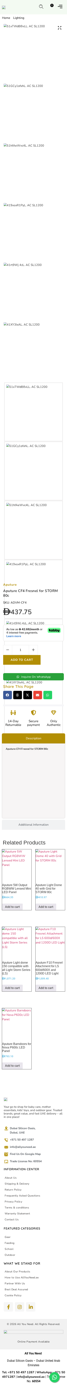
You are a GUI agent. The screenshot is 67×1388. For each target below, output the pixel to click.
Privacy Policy (13, 1201)
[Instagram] (19, 1307)
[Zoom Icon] (59, 28)
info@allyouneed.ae (31, 1377)
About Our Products (17, 1271)
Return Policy (13, 1189)
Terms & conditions (17, 1207)
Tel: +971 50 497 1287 (18, 1372)
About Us (11, 1178)
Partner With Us (15, 1283)
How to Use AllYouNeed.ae (22, 1277)
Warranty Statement (17, 1213)
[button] (41, 6)
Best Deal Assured (16, 1289)
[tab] (33, 738)
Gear (7, 1237)
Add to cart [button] (12, 907)
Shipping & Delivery (17, 1184)
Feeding (10, 1243)
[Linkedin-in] (30, 1307)
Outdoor (10, 1255)
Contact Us (12, 1219)
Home (6, 18)
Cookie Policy (13, 1295)
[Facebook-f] (8, 1307)
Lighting (18, 18)
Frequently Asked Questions (22, 1195)
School (9, 1249)
